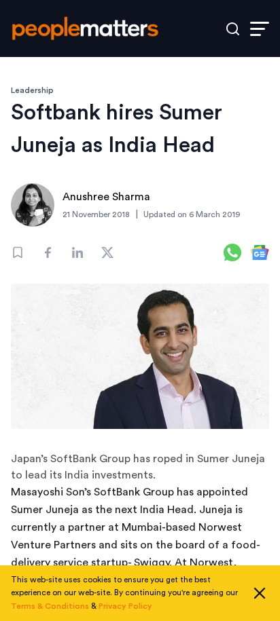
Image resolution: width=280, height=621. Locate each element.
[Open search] (232, 28)
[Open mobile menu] (259, 29)
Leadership (32, 90)
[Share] (47, 252)
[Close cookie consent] (259, 593)
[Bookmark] (17, 252)
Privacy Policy (125, 606)
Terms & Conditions (50, 606)
